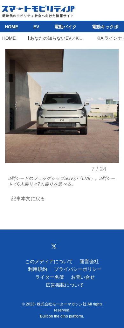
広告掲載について (65, 285)
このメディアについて (49, 261)
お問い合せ (83, 277)
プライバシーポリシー (78, 269)
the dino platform (68, 316)
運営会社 (89, 261)
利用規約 (37, 269)
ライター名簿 (49, 277)
